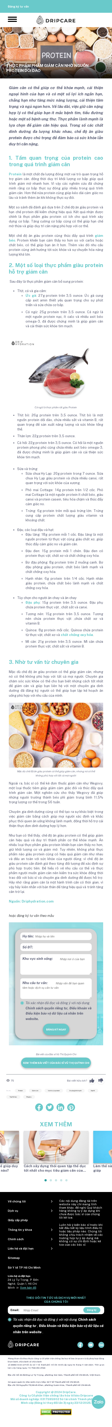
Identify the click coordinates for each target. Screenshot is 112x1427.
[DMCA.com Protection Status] (56, 1411)
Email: (14, 1310)
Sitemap (14, 1257)
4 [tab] (61, 1182)
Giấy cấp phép (18, 1220)
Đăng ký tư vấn (18, 6)
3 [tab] (56, 1182)
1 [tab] (45, 1182)
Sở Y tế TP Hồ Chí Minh (24, 1267)
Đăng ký (91, 1309)
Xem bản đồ (28, 1287)
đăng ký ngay (56, 1029)
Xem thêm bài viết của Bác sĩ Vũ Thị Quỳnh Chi (56, 1062)
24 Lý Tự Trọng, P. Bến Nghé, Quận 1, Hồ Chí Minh (23, 1283)
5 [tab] (66, 1182)
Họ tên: (28, 936)
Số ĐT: (27, 947)
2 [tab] (51, 1182)
